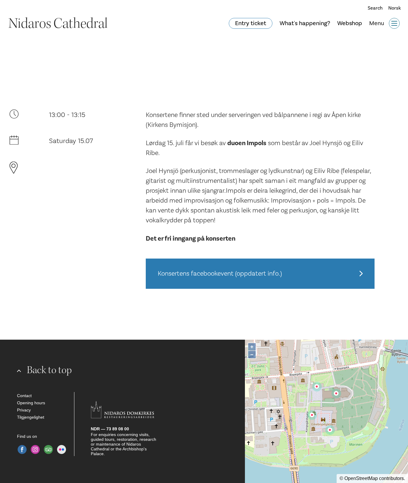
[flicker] (61, 449)
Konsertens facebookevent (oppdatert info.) (220, 273)
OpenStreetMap (361, 478)
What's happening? (305, 23)
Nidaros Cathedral (58, 23)
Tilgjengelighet (30, 417)
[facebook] (22, 449)
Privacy (24, 410)
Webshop (349, 23)
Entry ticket (250, 23)
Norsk (394, 8)
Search (373, 8)
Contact (24, 395)
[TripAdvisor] (48, 449)
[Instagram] (35, 449)
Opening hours (31, 402)
